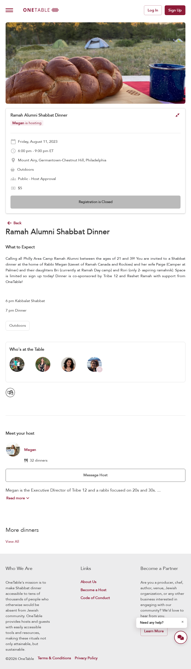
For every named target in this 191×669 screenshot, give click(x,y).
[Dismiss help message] (183, 621)
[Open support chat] (180, 637)
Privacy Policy (86, 658)
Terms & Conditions (54, 658)
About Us (88, 582)
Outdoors (17, 325)
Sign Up (175, 10)
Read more (15, 498)
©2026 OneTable (20, 658)
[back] (10, 223)
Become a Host (93, 590)
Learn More (154, 631)
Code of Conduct (95, 598)
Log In (153, 10)
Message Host (95, 475)
